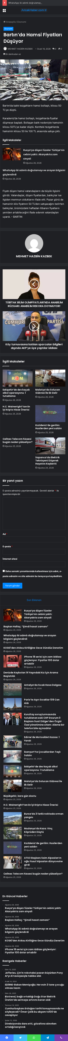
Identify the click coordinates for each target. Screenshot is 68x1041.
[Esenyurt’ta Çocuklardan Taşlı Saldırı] (12, 756)
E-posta (8, 546)
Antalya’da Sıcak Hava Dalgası (42, 685)
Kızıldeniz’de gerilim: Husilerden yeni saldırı (48, 427)
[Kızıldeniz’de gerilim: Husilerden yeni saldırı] (50, 413)
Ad (5, 534)
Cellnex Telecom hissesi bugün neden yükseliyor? (18, 440)
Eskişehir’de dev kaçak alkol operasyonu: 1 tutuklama (16, 393)
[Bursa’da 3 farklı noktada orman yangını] (12, 818)
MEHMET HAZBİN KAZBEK (20, 49)
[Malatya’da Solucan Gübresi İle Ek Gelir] (50, 378)
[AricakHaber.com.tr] (34, 10)
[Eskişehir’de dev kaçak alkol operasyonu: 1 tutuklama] (18, 378)
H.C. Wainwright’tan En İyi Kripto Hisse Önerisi (16, 408)
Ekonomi (21, 21)
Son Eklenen (34, 600)
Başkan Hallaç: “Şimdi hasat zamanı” (25, 626)
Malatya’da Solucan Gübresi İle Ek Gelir (47, 391)
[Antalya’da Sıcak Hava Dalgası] (12, 689)
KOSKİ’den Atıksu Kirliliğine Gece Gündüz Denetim (33, 647)
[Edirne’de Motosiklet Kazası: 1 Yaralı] (12, 742)
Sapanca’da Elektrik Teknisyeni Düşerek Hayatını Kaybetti (47, 460)
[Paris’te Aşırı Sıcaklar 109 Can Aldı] (12, 704)
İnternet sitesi (10, 558)
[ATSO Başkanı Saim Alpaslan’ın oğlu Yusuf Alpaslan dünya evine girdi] (12, 862)
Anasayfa (10, 21)
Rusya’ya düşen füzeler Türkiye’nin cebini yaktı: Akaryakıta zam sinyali (44, 154)
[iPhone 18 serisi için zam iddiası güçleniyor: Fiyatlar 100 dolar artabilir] (12, 661)
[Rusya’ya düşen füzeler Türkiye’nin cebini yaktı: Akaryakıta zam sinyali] (12, 154)
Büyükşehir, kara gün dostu (19, 796)
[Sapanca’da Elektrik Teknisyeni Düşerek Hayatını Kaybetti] (50, 445)
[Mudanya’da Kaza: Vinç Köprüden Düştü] (12, 833)
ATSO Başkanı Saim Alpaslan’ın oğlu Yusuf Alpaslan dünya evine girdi (43, 861)
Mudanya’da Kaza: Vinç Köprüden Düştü (38, 830)
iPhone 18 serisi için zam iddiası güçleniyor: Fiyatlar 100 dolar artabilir (42, 660)
